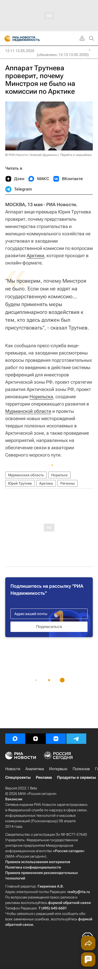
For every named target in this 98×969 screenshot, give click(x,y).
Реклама (44, 777)
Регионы (67, 483)
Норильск (59, 475)
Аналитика (34, 769)
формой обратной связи (69, 903)
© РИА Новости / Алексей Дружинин (31, 155)
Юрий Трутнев (20, 483)
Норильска (41, 396)
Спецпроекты (18, 777)
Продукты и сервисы (76, 777)
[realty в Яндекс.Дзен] (35, 738)
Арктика (46, 483)
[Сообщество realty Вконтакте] (56, 738)
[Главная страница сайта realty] (31, 38)
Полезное (81, 769)
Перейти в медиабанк (76, 155)
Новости (12, 769)
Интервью (58, 769)
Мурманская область (26, 475)
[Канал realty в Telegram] (76, 738)
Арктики (35, 255)
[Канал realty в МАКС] (15, 738)
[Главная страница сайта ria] (6, 38)
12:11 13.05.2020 (19, 51)
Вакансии (13, 799)
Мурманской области (28, 411)
